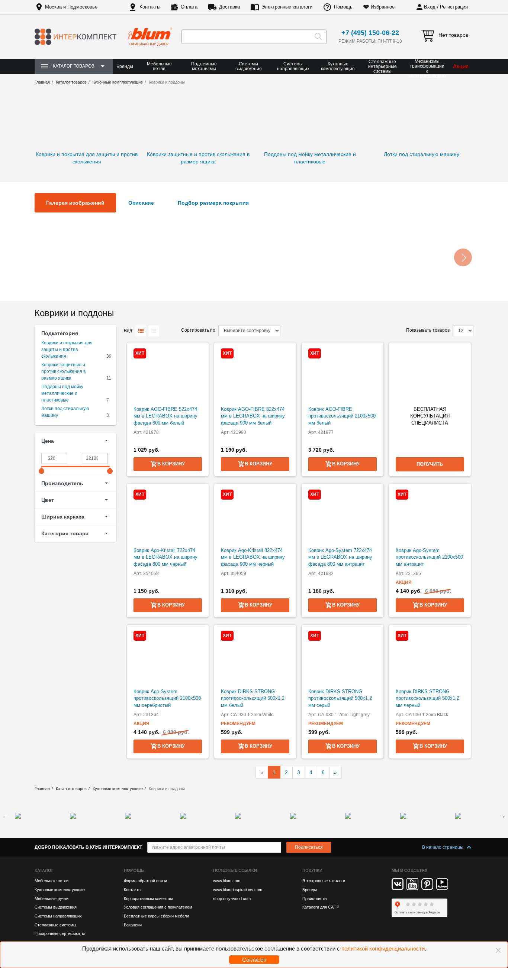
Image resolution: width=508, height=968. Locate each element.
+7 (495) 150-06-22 (370, 32)
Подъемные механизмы (204, 66)
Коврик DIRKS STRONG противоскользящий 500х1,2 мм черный (427, 698)
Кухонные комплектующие (338, 66)
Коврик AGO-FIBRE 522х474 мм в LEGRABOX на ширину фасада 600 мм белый (165, 416)
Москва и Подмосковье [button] (71, 7)
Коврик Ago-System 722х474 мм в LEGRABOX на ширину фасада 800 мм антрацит (340, 557)
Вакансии (133, 925)
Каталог (44, 870)
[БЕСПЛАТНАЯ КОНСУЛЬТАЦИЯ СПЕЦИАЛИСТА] (430, 374)
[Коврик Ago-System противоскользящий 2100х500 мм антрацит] (430, 516)
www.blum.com (226, 880)
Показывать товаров (428, 330)
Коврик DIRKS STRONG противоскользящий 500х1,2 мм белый (252, 698)
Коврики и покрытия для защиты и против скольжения (67, 349)
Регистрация (454, 7)
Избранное (383, 7)
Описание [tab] (141, 203)
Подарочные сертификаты (60, 933)
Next (502, 815)
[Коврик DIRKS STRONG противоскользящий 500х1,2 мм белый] (255, 657)
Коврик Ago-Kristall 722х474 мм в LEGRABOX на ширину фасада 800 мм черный (165, 557)
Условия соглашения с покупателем (158, 907)
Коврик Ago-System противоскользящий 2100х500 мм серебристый (167, 698)
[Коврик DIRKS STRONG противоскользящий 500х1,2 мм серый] (342, 657)
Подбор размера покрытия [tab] (213, 203)
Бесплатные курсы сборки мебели (156, 916)
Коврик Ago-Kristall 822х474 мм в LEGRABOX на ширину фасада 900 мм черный (253, 557)
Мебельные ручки (51, 898)
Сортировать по (198, 330)
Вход (429, 7)
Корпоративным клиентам (148, 898)
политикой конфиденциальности (383, 948)
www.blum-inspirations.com (237, 889)
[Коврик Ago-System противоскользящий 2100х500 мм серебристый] (168, 657)
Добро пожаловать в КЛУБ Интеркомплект (88, 847)
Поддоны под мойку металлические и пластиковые (62, 393)
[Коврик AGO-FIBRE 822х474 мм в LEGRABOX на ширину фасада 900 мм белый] (255, 374)
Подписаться (309, 847)
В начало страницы (443, 847)
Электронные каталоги (286, 7)
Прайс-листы (314, 898)
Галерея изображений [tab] (75, 203)
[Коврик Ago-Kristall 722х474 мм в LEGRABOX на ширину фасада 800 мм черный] (168, 516)
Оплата (189, 7)
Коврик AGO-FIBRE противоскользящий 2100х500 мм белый (342, 416)
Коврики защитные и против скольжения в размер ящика (63, 371)
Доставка (229, 7)
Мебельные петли (159, 66)
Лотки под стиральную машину (65, 412)
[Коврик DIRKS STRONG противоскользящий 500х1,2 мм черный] (430, 657)
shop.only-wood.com (232, 898)
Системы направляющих (293, 66)
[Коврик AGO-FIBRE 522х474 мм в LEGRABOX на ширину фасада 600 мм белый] (168, 374)
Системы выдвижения (248, 66)
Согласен (254, 959)
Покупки (312, 870)
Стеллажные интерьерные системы (382, 66)
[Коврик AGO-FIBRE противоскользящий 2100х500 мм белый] (342, 374)
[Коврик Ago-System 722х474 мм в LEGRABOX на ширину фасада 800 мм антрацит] (342, 516)
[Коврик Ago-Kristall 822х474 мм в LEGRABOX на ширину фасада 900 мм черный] (255, 516)
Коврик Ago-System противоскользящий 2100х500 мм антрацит (429, 557)
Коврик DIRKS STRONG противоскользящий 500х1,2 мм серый (340, 698)
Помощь (343, 7)
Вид (128, 330)
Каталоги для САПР (320, 907)
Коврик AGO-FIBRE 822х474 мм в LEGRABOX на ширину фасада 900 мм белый (253, 416)
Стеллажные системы (55, 925)
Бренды (124, 66)
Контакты (149, 7)
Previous (5, 815)
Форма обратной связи (145, 880)
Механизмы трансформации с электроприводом (427, 69)
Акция (461, 66)
